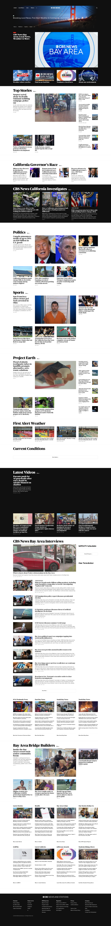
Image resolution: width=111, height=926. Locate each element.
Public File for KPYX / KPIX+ (62, 904)
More (34, 91)
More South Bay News (62, 735)
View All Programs (87, 553)
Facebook (29, 904)
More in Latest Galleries (40, 882)
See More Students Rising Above (86, 882)
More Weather (55, 457)
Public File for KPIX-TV (61, 902)
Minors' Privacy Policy (75, 910)
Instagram (29, 906)
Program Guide (45, 904)
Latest (15, 7)
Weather (20, 26)
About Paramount (89, 902)
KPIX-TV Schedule (87, 546)
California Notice (74, 904)
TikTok (28, 908)
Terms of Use (73, 908)
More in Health (38, 841)
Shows (32, 7)
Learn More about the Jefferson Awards (66, 882)
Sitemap (44, 912)
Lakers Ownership (17, 908)
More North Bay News (84, 735)
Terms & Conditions (46, 910)
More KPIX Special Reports (85, 841)
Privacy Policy (74, 902)
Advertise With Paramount (91, 904)
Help (86, 908)
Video (31, 26)
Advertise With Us (46, 908)
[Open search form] (96, 7)
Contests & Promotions (47, 906)
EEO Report (58, 910)
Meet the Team (45, 902)
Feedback (87, 910)
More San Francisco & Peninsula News (22, 735)
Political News (16, 902)
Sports (26, 26)
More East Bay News (39, 735)
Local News (21, 7)
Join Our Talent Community (91, 906)
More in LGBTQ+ (17, 882)
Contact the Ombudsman (90, 912)
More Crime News (61, 841)
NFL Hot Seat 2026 (17, 906)
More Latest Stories (17, 841)
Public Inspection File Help (62, 906)
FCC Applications (60, 908)
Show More (44, 690)
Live (27, 7)
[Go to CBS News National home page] (55, 7)
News (15, 26)
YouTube (29, 902)
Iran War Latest (16, 904)
